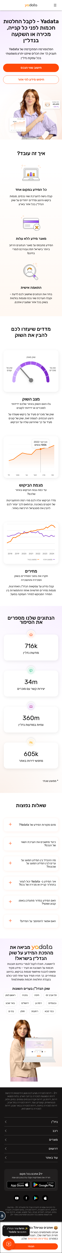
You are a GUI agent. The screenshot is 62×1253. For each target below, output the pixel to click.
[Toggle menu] (55, 5)
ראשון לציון (11, 995)
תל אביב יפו (51, 995)
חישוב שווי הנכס (31, 68)
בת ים (11, 1011)
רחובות (34, 1011)
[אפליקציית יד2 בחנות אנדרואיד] (36, 1198)
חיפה (36, 995)
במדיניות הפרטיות (38, 1238)
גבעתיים (52, 1003)
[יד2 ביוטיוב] (17, 1198)
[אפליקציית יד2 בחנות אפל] (45, 1198)
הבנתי (31, 1246)
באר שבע (10, 1003)
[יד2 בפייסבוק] (26, 1198)
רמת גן (38, 1003)
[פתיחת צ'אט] (9, 1244)
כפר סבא (49, 1011)
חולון (22, 1011)
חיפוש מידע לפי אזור (31, 79)
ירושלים (25, 1003)
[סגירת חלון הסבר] (4, 1227)
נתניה (25, 995)
